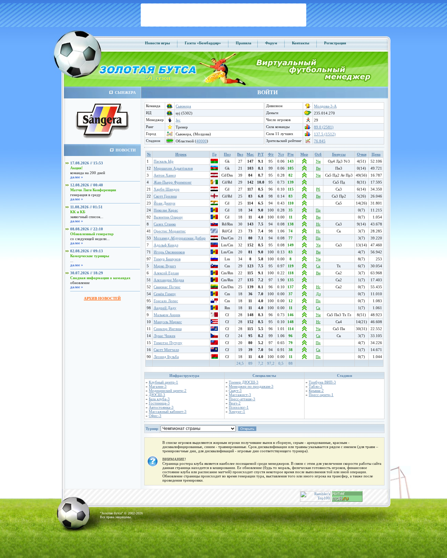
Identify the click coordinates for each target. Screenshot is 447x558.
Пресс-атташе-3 (242, 399)
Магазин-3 (158, 386)
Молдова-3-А (325, 106)
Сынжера (183, 106)
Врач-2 (235, 403)
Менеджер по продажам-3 (251, 386)
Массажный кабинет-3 (167, 411)
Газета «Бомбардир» (203, 43)
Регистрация (335, 43)
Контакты (300, 43)
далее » (76, 177)
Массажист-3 (240, 395)
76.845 (319, 141)
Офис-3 (155, 416)
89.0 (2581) (324, 127)
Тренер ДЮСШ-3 (243, 382)
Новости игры (157, 43)
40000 (201, 141)
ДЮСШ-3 (157, 395)
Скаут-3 (235, 390)
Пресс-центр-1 (321, 395)
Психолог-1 (239, 407)
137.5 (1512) (325, 134)
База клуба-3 (159, 399)
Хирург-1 (237, 411)
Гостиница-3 (159, 403)
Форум (271, 43)
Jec (178, 120)
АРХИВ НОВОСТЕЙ (102, 298)
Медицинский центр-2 (167, 390)
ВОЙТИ (267, 92)
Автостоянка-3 (161, 407)
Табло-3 (315, 386)
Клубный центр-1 (163, 382)
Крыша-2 (316, 390)
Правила (243, 43)
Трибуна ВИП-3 (322, 382)
